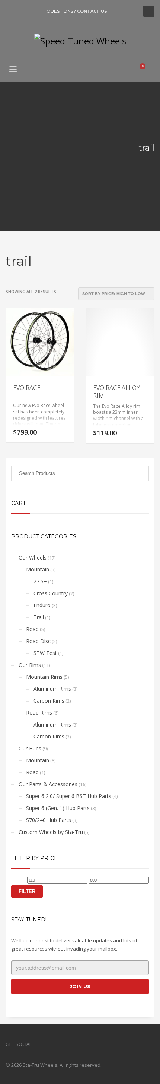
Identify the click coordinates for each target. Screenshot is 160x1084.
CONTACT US (92, 11)
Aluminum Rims (52, 688)
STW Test (45, 652)
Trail (38, 617)
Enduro (42, 605)
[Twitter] (22, 11)
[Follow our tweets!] (48, 1044)
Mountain (37, 569)
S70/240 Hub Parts (48, 819)
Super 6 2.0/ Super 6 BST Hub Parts (68, 796)
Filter (27, 891)
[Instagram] (33, 11)
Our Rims (30, 664)
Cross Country (50, 593)
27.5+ (40, 581)
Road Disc (38, 641)
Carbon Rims (48, 700)
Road (32, 629)
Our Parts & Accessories (48, 784)
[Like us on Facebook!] (37, 1044)
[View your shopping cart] (145, 70)
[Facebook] (11, 11)
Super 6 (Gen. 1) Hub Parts (58, 808)
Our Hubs (30, 748)
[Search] (140, 473)
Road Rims (39, 712)
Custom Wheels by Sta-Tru (51, 831)
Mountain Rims (44, 676)
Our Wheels (33, 557)
